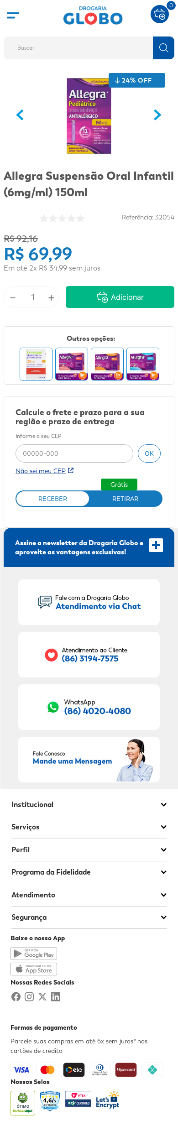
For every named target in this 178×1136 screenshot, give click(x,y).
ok (149, 453)
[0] (160, 13)
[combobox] (89, 45)
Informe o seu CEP (39, 436)
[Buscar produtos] (163, 47)
